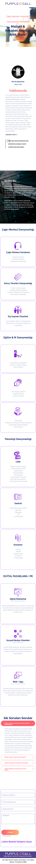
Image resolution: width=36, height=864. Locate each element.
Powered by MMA (20, 862)
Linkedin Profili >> (11, 134)
